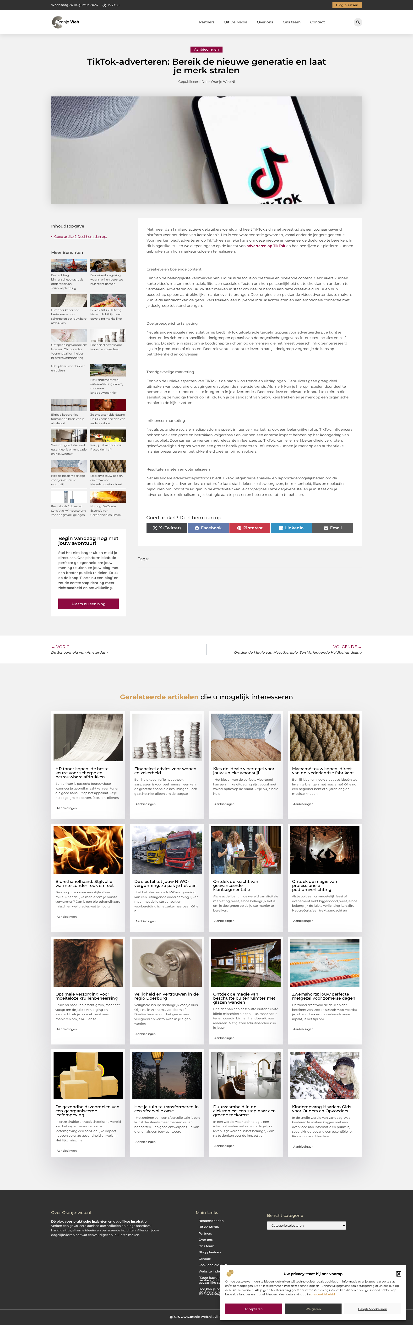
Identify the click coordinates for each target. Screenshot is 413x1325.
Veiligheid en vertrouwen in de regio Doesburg (166, 996)
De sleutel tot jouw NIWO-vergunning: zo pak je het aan (165, 883)
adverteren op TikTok (266, 246)
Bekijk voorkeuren (372, 1309)
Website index (210, 1271)
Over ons (265, 22)
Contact (317, 22)
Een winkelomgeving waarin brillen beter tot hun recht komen (106, 279)
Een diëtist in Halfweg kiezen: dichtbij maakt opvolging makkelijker (106, 314)
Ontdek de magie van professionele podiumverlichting (314, 885)
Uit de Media (209, 1227)
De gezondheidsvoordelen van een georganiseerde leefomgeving (87, 1110)
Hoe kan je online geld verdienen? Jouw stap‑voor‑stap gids (216, 1291)
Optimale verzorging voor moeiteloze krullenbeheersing (86, 996)
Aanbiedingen (206, 49)
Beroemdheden (211, 1221)
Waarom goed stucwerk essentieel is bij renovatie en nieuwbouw (69, 449)
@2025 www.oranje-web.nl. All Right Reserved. (206, 1317)
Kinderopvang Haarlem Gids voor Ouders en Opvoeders (321, 1108)
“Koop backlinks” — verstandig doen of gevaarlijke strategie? (216, 1280)
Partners (207, 22)
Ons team (292, 22)
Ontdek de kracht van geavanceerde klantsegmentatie (235, 885)
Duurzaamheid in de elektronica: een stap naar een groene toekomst (244, 1110)
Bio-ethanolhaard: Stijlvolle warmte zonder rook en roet (84, 883)
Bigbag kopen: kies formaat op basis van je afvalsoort (67, 419)
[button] (398, 1274)
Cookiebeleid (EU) (213, 1265)
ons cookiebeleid (322, 1294)
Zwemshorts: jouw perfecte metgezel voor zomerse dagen (323, 996)
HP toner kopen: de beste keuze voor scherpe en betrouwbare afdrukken (82, 772)
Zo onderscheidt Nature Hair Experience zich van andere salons (107, 419)
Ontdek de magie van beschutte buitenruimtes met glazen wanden (244, 998)
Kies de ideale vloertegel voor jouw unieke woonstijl (68, 480)
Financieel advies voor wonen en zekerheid (165, 770)
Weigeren (313, 1309)
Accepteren (254, 1309)
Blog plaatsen (210, 1252)
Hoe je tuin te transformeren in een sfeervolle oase (166, 1108)
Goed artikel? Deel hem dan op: (80, 236)
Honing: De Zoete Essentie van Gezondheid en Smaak (106, 510)
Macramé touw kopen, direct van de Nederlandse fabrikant (106, 480)
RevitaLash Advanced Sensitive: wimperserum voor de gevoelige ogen (68, 510)
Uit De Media (235, 22)
